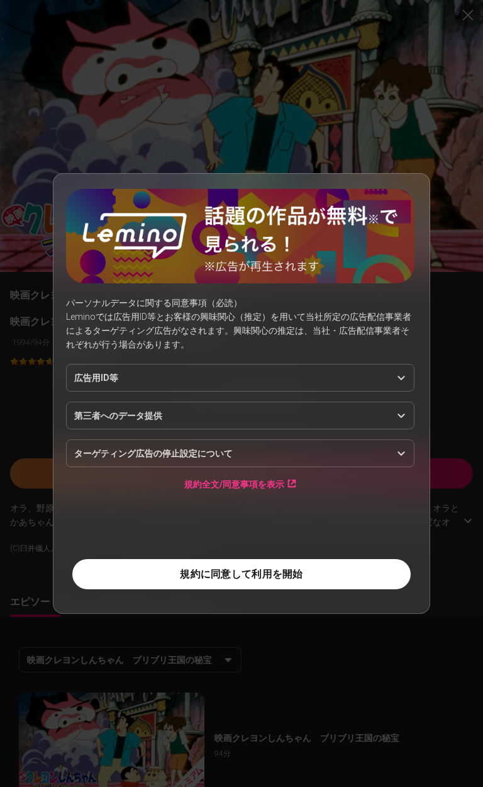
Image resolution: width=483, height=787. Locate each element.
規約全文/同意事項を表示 (234, 484)
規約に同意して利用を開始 (241, 574)
